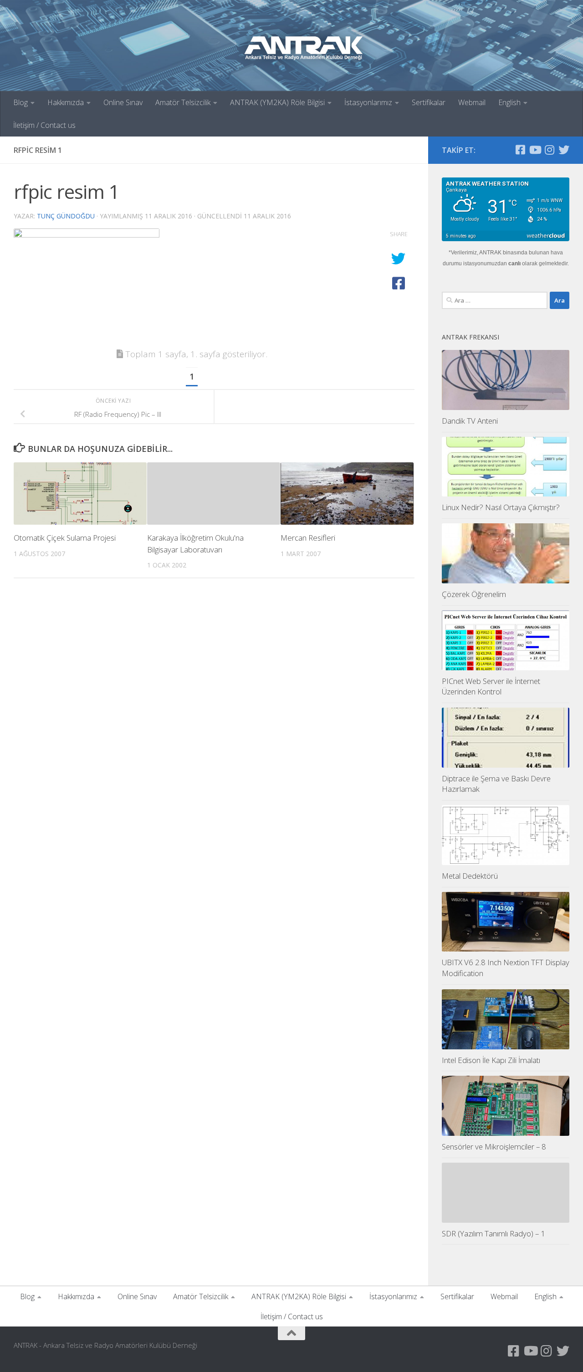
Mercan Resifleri (308, 537)
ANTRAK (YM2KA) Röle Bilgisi (277, 102)
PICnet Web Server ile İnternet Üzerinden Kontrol (491, 686)
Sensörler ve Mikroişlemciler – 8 (494, 1146)
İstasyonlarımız (368, 102)
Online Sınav (123, 102)
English (509, 102)
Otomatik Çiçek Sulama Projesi (65, 537)
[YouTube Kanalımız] (534, 149)
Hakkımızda (65, 102)
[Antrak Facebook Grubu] (520, 149)
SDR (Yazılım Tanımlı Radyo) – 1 (493, 1233)
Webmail (472, 102)
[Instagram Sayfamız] (549, 149)
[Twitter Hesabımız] (563, 149)
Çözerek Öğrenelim (474, 594)
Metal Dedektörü (470, 876)
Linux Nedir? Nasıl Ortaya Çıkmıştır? (501, 507)
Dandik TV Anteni (470, 420)
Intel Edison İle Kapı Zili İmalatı (491, 1060)
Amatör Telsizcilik (182, 102)
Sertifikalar (428, 102)
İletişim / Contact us (44, 125)
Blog (20, 102)
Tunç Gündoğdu (66, 216)
